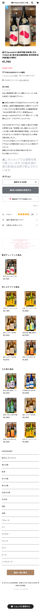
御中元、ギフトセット (9, 458)
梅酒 (3, 513)
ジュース (5, 541)
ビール (4, 555)
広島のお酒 (6, 492)
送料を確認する (24, 80)
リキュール (5, 520)
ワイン (4, 548)
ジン (3, 527)
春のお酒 (5, 465)
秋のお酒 (5, 479)
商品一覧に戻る (20, 572)
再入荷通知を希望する (21, 190)
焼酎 (3, 506)
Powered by (18, 589)
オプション (6, 176)
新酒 (3, 472)
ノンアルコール (7, 562)
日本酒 (4, 499)
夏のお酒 (5, 486)
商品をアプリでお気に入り (21, 199)
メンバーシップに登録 (10, 76)
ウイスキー (6, 534)
